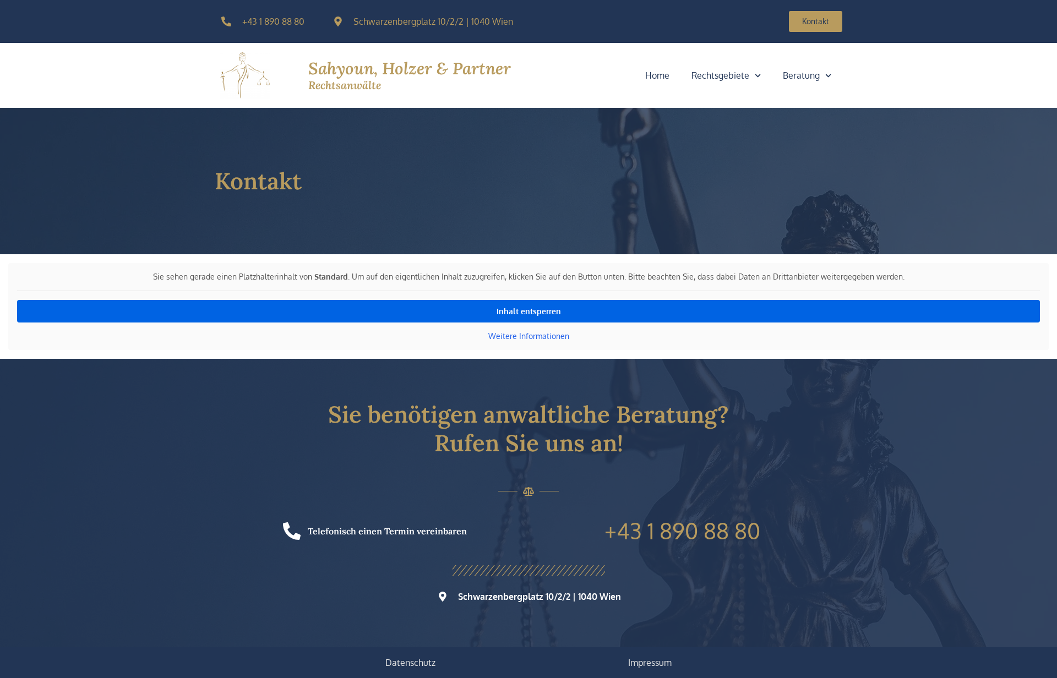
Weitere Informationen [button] (528, 336)
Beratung (801, 75)
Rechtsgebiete (720, 75)
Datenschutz (410, 662)
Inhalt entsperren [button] (529, 311)
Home (657, 75)
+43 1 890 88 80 (682, 530)
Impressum (650, 662)
